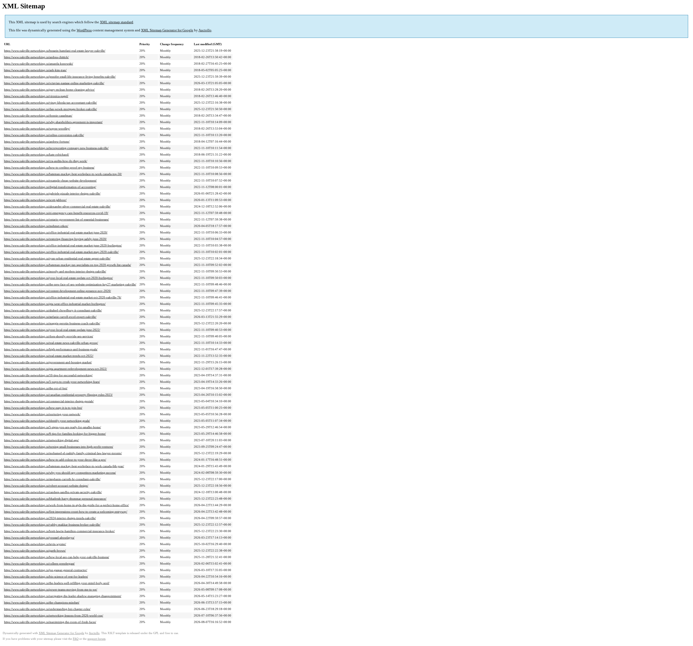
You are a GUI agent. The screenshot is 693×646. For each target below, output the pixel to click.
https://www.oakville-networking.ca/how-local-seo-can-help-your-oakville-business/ (56, 557)
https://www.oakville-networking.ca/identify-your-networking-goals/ (47, 420)
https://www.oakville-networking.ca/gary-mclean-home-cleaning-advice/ (49, 89)
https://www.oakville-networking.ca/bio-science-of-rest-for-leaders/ (46, 576)
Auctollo (204, 30)
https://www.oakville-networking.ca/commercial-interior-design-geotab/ (49, 401)
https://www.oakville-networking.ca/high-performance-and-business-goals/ (50, 349)
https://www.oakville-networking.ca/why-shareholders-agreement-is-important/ (53, 122)
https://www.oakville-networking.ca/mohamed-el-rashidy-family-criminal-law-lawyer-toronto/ (63, 453)
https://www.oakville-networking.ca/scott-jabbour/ (35, 200)
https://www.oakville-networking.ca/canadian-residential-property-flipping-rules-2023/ (58, 394)
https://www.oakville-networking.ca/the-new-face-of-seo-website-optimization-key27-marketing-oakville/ (70, 284)
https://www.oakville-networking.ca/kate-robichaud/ (36, 154)
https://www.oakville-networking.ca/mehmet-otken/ (36, 226)
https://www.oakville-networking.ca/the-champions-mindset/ (41, 602)
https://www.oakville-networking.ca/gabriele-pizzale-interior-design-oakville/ (52, 193)
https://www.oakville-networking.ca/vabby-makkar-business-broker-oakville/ (52, 524)
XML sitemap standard (116, 22)
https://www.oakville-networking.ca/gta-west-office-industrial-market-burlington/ (55, 303)
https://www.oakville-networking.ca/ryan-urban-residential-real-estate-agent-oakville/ (57, 258)
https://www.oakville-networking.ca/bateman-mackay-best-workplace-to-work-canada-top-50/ (63, 174)
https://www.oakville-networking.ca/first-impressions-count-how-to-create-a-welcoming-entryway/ (65, 511)
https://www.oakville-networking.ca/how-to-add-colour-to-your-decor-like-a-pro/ (55, 459)
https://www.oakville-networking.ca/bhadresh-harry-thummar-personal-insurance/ (55, 498)
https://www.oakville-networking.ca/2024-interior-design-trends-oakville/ (50, 518)
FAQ (76, 638)
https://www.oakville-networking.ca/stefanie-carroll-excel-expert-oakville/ (50, 316)
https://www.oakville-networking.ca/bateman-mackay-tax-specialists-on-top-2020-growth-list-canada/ (67, 264)
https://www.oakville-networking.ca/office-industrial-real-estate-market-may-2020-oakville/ (61, 251)
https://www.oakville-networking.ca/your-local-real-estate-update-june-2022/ (52, 329)
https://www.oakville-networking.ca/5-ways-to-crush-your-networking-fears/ (52, 381)
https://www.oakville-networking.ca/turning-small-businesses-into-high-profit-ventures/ (58, 446)
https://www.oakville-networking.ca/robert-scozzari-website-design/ (46, 485)
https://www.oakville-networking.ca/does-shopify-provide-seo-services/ (48, 336)
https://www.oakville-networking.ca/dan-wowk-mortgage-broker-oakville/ (50, 109)
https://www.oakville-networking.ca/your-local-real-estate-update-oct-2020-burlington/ (58, 277)
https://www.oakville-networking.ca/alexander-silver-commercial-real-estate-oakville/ (57, 206)
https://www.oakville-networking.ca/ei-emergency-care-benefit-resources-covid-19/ (56, 213)
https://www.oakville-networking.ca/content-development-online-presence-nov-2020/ (57, 290)
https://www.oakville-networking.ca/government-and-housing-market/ (48, 362)
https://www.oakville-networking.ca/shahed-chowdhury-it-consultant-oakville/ (53, 310)
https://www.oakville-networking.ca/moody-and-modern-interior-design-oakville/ (55, 271)
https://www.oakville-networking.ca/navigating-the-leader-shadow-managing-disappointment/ (62, 596)
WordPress (84, 30)
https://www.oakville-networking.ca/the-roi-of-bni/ (35, 388)
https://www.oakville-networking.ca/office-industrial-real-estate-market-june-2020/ (55, 232)
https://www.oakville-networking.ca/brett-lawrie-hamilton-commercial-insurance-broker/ (59, 531)
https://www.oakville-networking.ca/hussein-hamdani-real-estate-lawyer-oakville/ (54, 50)
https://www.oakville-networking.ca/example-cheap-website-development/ (50, 180)
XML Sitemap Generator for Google (167, 30)
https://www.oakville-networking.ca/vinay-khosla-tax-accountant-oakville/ (50, 102)
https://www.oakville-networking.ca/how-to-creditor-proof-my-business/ (49, 167)
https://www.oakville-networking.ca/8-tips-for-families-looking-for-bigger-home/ (55, 433)
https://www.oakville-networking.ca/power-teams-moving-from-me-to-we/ (50, 589)
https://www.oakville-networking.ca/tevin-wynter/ (35, 544)
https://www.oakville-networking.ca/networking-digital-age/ (41, 440)
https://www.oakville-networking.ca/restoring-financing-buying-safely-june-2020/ (55, 238)
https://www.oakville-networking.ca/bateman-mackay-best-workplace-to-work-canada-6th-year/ (64, 466)
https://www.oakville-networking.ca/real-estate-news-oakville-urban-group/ (51, 342)
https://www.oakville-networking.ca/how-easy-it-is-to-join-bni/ (43, 407)
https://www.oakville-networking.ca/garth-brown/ (35, 550)
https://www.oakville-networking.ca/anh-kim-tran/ (35, 70)
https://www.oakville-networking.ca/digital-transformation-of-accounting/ (50, 187)
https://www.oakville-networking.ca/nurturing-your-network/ (42, 414)
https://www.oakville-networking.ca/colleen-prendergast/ (39, 563)
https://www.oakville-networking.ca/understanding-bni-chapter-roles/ (47, 609)
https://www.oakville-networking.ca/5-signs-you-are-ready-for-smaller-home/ (52, 427)
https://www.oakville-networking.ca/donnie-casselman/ (38, 115)
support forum (96, 638)
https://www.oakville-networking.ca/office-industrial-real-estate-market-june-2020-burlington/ (63, 245)
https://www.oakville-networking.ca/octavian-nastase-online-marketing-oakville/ (54, 83)
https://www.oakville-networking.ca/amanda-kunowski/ (38, 63)
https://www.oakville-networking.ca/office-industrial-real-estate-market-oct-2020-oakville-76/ (62, 297)
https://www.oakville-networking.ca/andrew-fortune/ (37, 141)
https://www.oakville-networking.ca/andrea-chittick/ (36, 57)
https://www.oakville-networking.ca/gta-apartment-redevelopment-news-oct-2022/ (55, 368)
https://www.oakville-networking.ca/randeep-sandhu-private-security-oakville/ (53, 492)
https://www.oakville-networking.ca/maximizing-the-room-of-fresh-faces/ (50, 622)
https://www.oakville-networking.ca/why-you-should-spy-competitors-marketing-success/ (60, 472)
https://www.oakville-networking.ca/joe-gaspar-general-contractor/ (45, 570)
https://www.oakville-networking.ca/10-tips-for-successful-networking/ (48, 375)
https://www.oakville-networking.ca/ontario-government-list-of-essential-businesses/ (56, 219)
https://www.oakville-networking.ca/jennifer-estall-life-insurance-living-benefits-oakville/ (60, 76)
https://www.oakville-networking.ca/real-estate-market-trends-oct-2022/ (48, 355)
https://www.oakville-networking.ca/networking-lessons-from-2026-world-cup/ (53, 615)
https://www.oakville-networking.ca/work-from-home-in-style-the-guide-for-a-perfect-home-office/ (66, 505)
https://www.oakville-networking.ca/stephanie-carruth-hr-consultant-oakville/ (52, 479)
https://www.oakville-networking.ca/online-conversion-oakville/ (44, 135)
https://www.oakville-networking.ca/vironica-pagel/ (36, 96)
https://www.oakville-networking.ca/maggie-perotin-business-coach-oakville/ (52, 323)
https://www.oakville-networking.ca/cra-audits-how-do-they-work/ (45, 161)
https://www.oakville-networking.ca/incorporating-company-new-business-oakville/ (56, 148)
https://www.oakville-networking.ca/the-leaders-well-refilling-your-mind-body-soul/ (56, 583)
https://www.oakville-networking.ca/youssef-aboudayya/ (39, 537)
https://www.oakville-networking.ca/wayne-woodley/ (37, 128)
